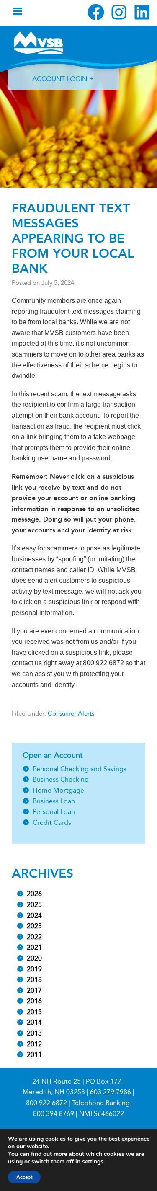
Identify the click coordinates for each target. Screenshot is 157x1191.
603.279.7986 (110, 1092)
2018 (34, 980)
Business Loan (54, 801)
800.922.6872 (46, 1103)
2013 (34, 1033)
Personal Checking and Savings (79, 769)
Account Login (59, 79)
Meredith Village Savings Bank (38, 42)
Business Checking (61, 779)
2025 (34, 905)
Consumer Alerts (71, 713)
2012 (34, 1044)
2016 (34, 1001)
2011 (34, 1055)
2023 (34, 926)
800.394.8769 (53, 1114)
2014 (34, 1022)
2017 (34, 991)
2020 (34, 958)
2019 (34, 969)
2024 (34, 916)
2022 (34, 937)
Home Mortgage (58, 790)
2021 (34, 947)
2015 (34, 1012)
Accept (24, 1177)
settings (92, 1161)
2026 (34, 894)
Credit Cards (52, 823)
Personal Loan (54, 812)
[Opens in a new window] (96, 12)
